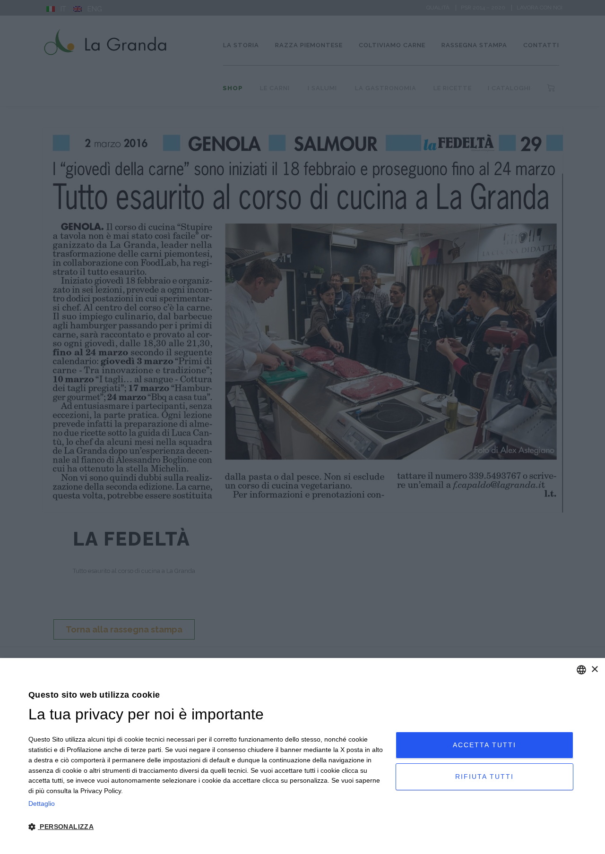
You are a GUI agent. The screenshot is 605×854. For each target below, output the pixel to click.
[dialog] (302, 756)
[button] (206, 827)
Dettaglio (41, 803)
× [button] (594, 669)
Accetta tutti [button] (484, 745)
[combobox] (581, 670)
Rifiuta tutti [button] (484, 776)
